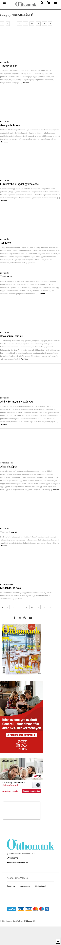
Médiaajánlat (40, 885)
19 (44, 23)
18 (38, 23)
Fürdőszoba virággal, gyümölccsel (19, 183)
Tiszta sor (6, 276)
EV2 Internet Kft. (29, 921)
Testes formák (8, 532)
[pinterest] (24, 618)
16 (26, 23)
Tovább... (26, 82)
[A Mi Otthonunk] (24, 4)
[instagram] (19, 618)
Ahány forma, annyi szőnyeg (16, 401)
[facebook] (14, 618)
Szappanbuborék (10, 125)
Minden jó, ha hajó (10, 587)
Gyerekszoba (6, 463)
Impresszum (25, 885)
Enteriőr (4, 62)
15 (19, 23)
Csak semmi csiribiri (11, 336)
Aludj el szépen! (9, 466)
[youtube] (30, 618)
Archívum (11, 885)
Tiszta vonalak (8, 65)
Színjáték (5, 242)
